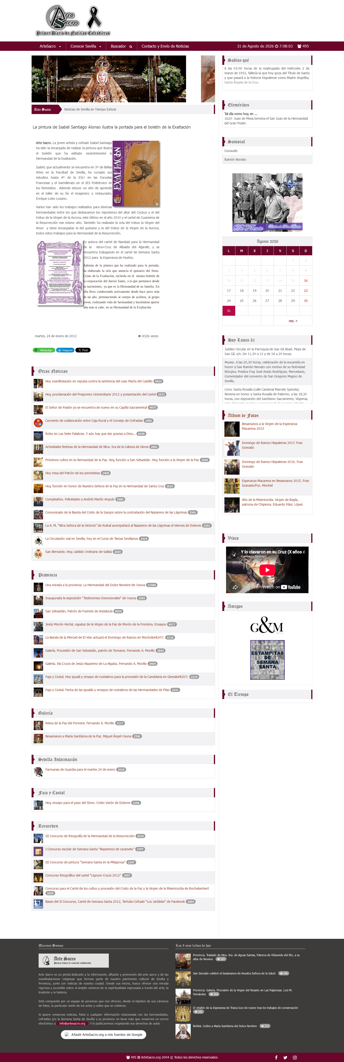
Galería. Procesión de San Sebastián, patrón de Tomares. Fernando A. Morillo (100, 650)
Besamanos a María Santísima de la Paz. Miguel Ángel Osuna (88, 736)
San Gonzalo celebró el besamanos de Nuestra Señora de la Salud (240, 973)
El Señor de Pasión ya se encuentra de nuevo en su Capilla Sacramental (96, 407)
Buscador (119, 46)
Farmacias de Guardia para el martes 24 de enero (80, 769)
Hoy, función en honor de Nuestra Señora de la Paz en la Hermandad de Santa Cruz (105, 486)
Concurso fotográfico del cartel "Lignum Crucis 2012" (83, 875)
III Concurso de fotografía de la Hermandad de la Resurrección (90, 836)
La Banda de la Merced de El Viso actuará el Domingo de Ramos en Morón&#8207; (105, 637)
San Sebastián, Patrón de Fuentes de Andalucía (79, 611)
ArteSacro (48, 46)
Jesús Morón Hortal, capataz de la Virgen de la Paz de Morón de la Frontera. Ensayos (105, 624)
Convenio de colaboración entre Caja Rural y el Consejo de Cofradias (94, 420)
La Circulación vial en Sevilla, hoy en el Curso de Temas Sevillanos (91, 538)
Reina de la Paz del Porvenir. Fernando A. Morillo (79, 723)
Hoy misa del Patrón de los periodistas (72, 473)
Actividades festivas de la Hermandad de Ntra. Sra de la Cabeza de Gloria (97, 446)
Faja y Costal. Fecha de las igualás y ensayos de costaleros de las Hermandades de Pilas (107, 690)
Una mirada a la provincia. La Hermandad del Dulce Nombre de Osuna (95, 585)
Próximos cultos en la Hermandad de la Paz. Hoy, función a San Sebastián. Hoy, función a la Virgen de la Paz (122, 460)
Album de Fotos (243, 415)
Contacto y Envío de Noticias (165, 46)
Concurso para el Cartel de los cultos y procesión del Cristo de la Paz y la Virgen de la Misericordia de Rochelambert (127, 888)
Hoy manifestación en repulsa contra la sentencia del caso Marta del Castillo (99, 381)
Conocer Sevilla (84, 46)
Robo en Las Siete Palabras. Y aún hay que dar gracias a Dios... (90, 433)
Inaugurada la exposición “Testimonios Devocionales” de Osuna (90, 598)
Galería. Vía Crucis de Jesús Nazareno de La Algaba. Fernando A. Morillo (96, 663)
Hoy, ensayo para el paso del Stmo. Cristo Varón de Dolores (87, 802)
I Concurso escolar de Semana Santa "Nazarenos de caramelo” (90, 849)
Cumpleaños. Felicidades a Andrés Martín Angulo (79, 499)
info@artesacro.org (72, 1023)
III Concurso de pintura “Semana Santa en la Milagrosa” (85, 862)
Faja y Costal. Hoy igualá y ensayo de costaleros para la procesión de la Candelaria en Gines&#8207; (116, 676)
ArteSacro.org (151, 1057)
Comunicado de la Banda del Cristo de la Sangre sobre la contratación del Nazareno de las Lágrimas (116, 512)
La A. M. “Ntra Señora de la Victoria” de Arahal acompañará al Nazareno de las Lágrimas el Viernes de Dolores (123, 525)
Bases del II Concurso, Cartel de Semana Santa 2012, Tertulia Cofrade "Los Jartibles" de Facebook (115, 901)
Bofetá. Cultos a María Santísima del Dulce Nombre (231, 1026)
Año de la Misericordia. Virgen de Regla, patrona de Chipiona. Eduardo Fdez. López (272, 502)
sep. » (293, 320)
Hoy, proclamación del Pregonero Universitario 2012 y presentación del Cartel (100, 394)
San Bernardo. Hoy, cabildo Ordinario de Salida (78, 551)
